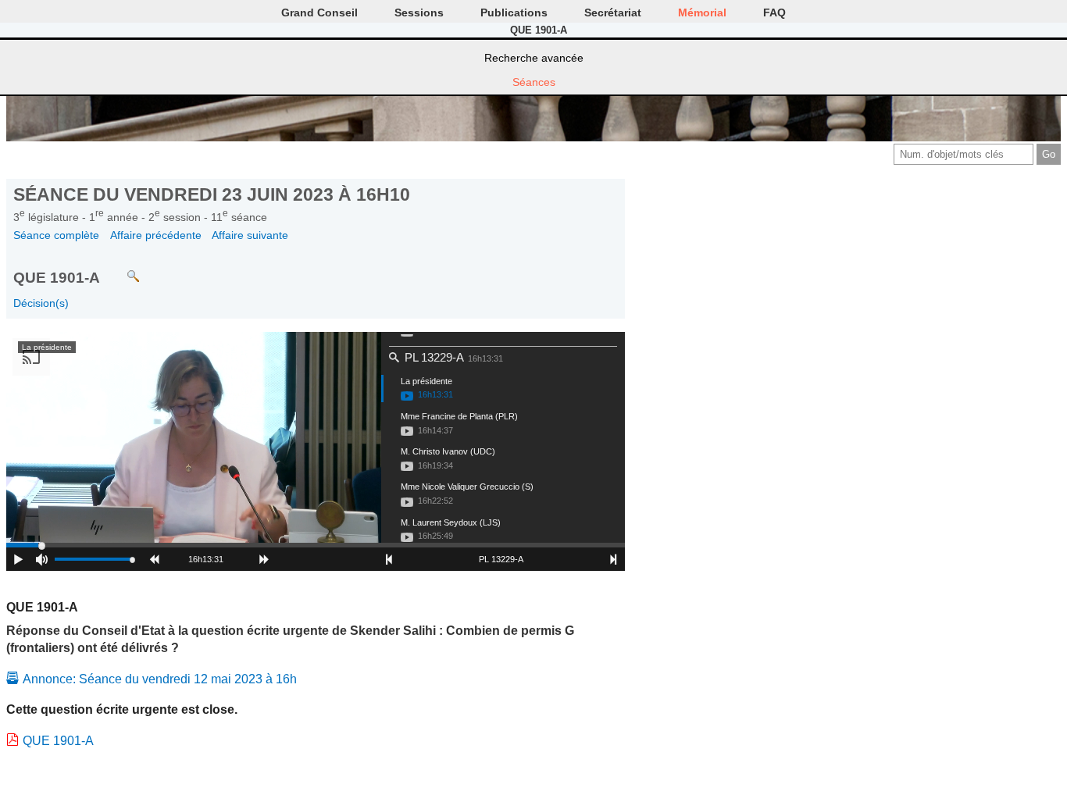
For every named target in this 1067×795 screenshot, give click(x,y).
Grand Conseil (319, 12)
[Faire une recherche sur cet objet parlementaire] (121, 269)
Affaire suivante (250, 235)
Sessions (419, 12)
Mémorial (702, 12)
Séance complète (56, 235)
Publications (514, 12)
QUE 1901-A (58, 740)
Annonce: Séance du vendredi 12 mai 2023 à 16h (160, 679)
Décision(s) (41, 303)
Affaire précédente (156, 235)
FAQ (774, 12)
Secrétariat (612, 12)
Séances (533, 82)
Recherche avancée (533, 58)
